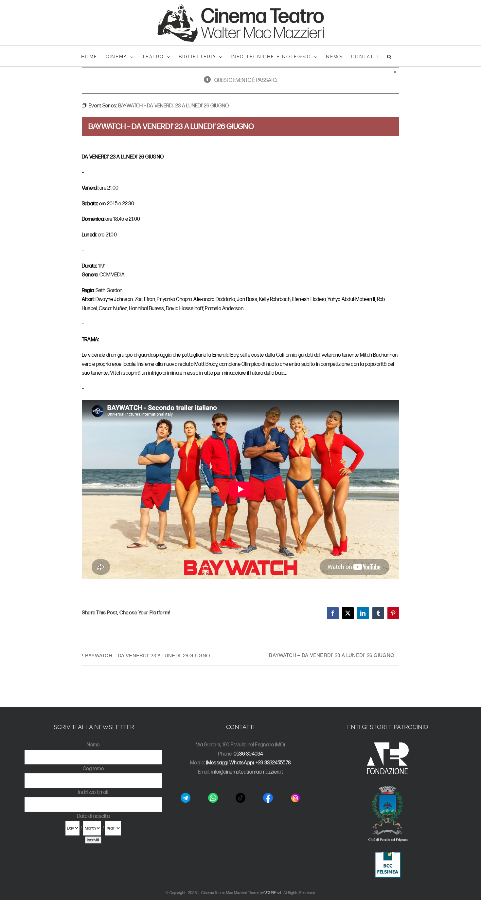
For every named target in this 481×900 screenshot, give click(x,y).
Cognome (93, 769)
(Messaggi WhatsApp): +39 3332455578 (248, 763)
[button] (389, 56)
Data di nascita (93, 816)
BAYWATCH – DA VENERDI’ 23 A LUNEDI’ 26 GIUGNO (147, 655)
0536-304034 (248, 754)
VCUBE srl (272, 893)
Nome (93, 745)
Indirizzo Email (93, 792)
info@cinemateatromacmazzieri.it (247, 772)
